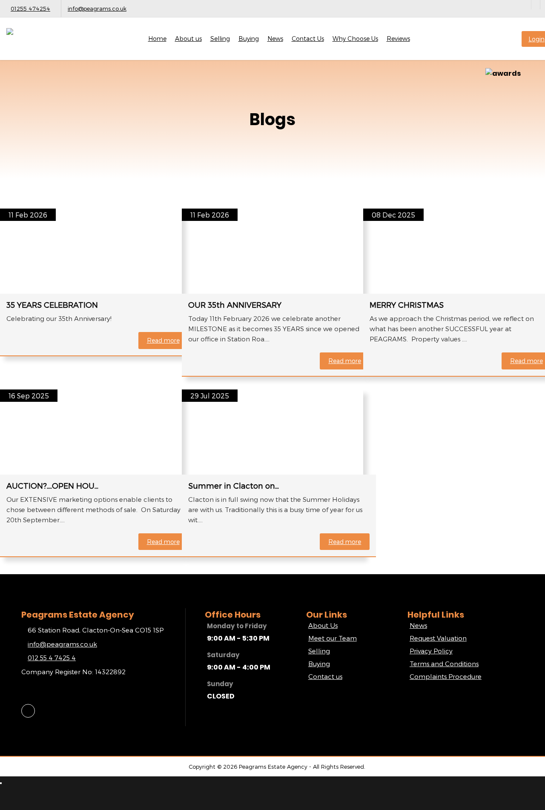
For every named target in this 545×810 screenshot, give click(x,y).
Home (157, 38)
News (275, 38)
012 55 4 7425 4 (52, 657)
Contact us (325, 676)
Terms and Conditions (444, 663)
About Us (323, 625)
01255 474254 (30, 8)
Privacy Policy (431, 651)
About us (188, 38)
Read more (163, 340)
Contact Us (308, 38)
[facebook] (28, 711)
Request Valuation (438, 638)
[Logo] (49, 44)
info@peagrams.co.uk (97, 8)
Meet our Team (332, 638)
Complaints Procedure (446, 676)
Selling (220, 38)
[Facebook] (535, 4)
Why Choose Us (355, 38)
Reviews (398, 38)
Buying (248, 38)
